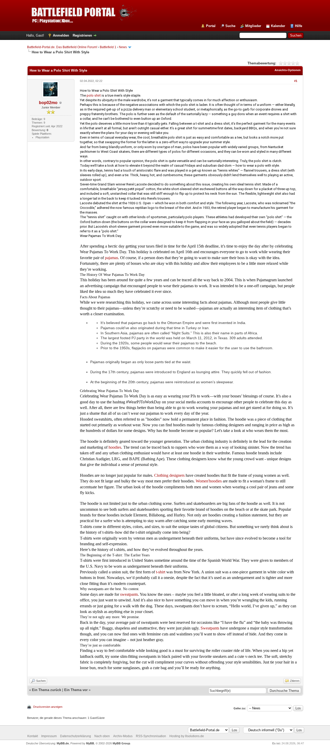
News (123, 47)
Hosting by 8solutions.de (186, 736)
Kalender (278, 26)
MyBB (90, 743)
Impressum (49, 736)
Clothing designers (169, 475)
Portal (211, 26)
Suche (230, 26)
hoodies (115, 447)
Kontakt (32, 736)
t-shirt (160, 572)
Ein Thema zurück (46, 690)
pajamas (111, 258)
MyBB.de (63, 743)
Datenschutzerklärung (75, 736)
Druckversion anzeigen (47, 706)
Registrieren (82, 35)
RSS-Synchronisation (151, 736)
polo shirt (94, 95)
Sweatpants (210, 628)
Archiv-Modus (123, 736)
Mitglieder (253, 26)
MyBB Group (121, 743)
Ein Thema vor (76, 690)
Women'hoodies (209, 481)
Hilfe (298, 26)
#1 (295, 80)
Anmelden (61, 35)
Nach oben (102, 736)
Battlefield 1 (108, 47)
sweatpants (129, 594)
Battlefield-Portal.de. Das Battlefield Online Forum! (62, 47)
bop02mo (48, 102)
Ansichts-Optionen (288, 70)
